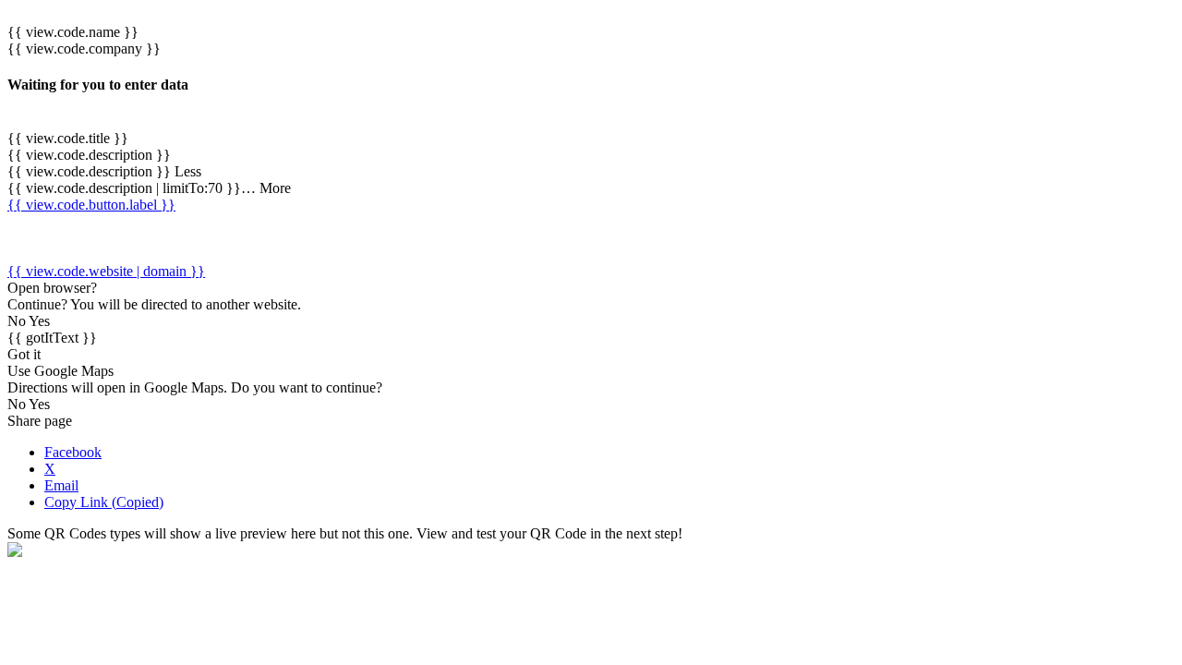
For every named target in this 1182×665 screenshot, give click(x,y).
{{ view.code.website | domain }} (106, 271)
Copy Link (103, 502)
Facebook (73, 452)
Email (61, 485)
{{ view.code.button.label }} (91, 204)
